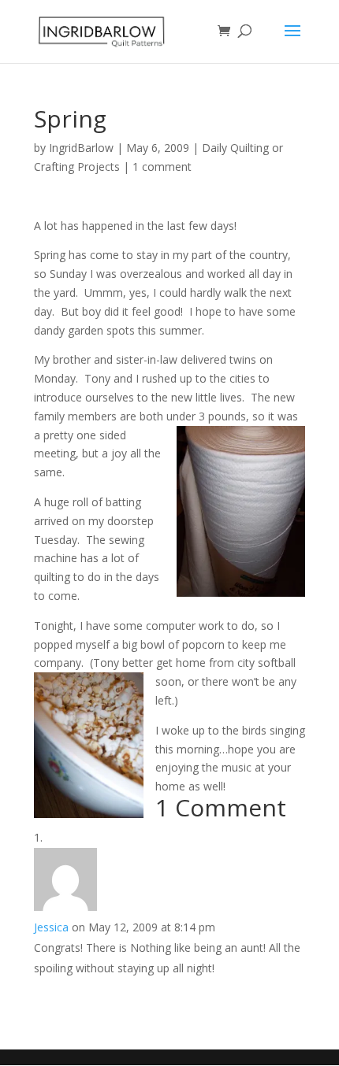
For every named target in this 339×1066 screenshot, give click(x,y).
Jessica (51, 927)
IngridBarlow (81, 147)
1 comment (162, 166)
